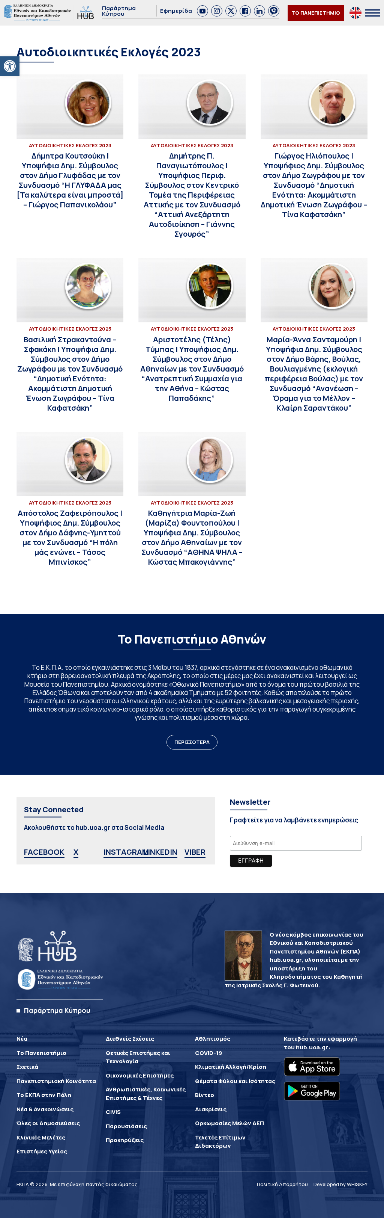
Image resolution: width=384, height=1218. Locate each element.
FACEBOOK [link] (44, 852)
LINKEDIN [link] (160, 852)
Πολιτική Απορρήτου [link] (282, 1184)
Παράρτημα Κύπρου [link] (119, 11)
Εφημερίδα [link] (176, 11)
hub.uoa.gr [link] (312, 1047)
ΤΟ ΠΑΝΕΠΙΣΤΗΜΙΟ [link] (315, 12)
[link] (10, 66)
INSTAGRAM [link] (126, 852)
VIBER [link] (195, 852)
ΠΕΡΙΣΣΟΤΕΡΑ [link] (192, 742)
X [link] (76, 852)
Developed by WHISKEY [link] (341, 1184)
